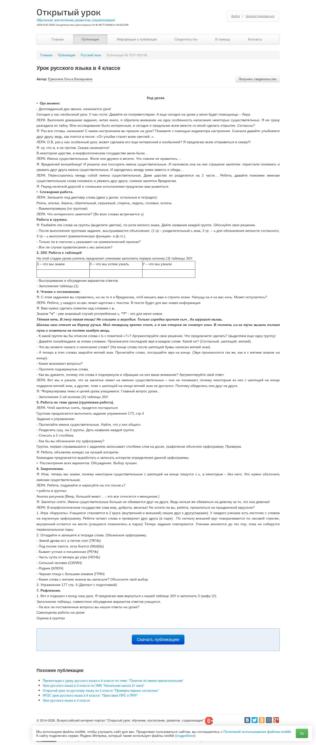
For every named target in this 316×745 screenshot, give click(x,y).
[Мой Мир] (269, 720)
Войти (235, 16)
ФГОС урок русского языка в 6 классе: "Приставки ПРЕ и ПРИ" (90, 695)
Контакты (255, 39)
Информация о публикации (137, 39)
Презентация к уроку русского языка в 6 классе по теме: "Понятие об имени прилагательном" (113, 680)
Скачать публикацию (158, 639)
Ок (302, 733)
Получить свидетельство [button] (257, 79)
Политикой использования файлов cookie (257, 731)
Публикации (90, 39)
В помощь (222, 39)
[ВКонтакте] (247, 720)
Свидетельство (186, 39)
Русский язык (91, 55)
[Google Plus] (276, 720)
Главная (58, 39)
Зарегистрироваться (260, 16)
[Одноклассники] (262, 720)
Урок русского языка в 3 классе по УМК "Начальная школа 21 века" (93, 685)
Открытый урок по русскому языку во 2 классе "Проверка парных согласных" (101, 690)
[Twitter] (254, 720)
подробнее (185, 735)
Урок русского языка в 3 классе (66, 700)
